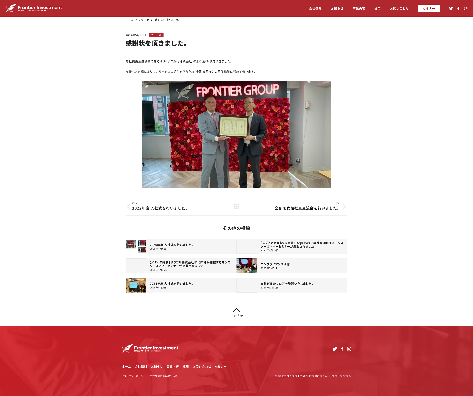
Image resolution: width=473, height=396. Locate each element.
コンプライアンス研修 (275, 264)
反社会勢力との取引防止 (164, 376)
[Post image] (136, 246)
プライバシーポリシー (134, 376)
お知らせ (144, 19)
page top (236, 314)
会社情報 (141, 366)
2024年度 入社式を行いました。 (171, 283)
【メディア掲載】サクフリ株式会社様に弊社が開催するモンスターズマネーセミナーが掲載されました (190, 264)
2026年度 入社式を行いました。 (171, 245)
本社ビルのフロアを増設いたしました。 (287, 283)
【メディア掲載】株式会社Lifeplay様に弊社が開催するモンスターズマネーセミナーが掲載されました (302, 244)
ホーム (130, 19)
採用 (186, 366)
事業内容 (172, 366)
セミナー (221, 366)
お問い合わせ (202, 366)
